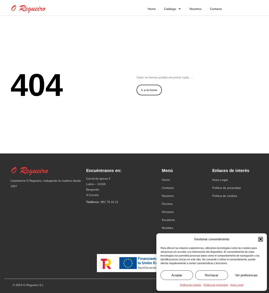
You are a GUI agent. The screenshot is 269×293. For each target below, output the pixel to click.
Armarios (168, 212)
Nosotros (196, 9)
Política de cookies (190, 285)
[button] (260, 239)
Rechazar (211, 275)
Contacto (216, 9)
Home (152, 9)
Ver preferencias (246, 275)
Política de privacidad (215, 285)
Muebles (167, 228)
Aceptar (176, 275)
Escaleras (168, 220)
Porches (167, 204)
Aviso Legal (237, 285)
